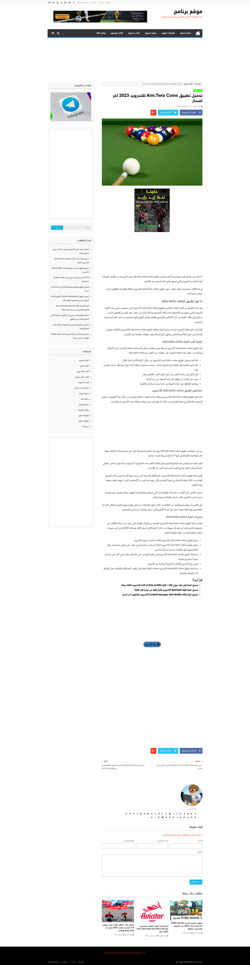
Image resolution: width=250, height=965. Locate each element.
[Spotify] (194, 817)
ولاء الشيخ (196, 106)
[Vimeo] (169, 817)
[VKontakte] (165, 817)
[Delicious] (187, 813)
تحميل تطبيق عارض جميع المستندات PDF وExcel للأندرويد (70, 270)
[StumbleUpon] (180, 817)
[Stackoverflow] (187, 817)
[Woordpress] (158, 817)
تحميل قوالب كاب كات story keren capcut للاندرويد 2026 (71, 260)
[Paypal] (147, 813)
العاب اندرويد (134, 33)
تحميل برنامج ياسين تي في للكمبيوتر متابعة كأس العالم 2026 (71, 326)
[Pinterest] (144, 813)
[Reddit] (140, 813)
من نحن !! (101, 2)
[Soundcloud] (126, 813)
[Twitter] (173, 817)
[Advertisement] (125, 59)
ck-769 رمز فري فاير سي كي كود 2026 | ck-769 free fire (71, 279)
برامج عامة (101, 33)
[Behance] (191, 813)
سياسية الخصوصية (83, 2)
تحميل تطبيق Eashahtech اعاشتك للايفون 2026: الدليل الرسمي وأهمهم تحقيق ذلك (69, 298)
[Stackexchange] (191, 817)
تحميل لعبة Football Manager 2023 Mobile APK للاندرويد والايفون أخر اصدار (160, 594)
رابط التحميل (151, 644)
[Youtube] (151, 817)
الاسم (199, 841)
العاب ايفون (84, 366)
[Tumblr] (176, 817)
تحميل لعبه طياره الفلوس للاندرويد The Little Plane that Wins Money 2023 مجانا (152, 929)
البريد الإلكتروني (162, 841)
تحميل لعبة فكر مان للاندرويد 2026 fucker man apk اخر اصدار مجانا (70, 336)
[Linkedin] (151, 813)
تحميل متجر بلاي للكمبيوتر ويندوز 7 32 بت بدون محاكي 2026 (71, 251)
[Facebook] (173, 813)
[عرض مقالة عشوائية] (53, 33)
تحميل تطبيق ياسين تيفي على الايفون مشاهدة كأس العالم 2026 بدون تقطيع (69, 317)
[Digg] (180, 813)
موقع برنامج (188, 11)
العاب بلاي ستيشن (82, 377)
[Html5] (158, 813)
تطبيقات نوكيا (84, 421)
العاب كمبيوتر (117, 33)
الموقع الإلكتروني (128, 841)
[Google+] (162, 813)
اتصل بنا (93, 2)
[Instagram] (155, 813)
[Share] (133, 813)
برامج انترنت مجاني (82, 388)
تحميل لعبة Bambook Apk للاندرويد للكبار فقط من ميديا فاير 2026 (166, 590)
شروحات (85, 426)
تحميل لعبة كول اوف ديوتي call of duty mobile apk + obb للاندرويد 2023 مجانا (159, 585)
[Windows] (162, 817)
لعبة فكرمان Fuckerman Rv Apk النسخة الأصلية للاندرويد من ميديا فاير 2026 (72, 308)
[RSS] (136, 813)
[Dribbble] (176, 813)
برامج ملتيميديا (83, 410)
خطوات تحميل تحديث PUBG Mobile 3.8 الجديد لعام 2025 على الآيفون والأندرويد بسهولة (186, 926)
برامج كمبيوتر (150, 33)
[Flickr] (169, 813)
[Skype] (129, 813)
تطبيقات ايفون (168, 33)
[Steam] (183, 817)
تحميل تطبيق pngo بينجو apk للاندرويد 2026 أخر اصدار (70, 289)
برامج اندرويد (185, 33)
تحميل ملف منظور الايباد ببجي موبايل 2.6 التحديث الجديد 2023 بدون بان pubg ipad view (118, 928)
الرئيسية (108, 2)
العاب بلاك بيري (83, 371)
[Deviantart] (183, 813)
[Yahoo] (155, 817)
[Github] (165, 813)
